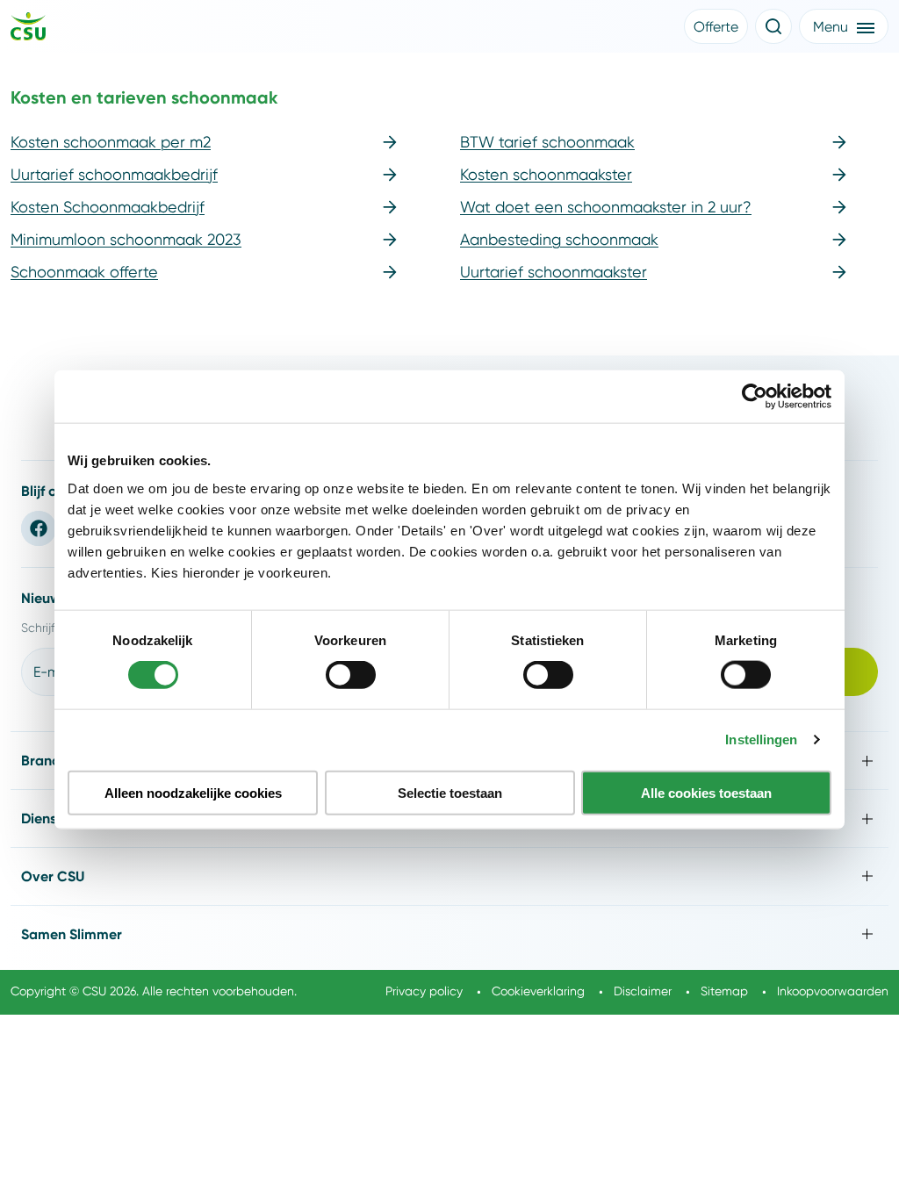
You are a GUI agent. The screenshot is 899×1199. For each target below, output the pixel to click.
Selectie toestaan (450, 792)
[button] (716, 26)
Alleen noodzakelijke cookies (193, 792)
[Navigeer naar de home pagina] (28, 29)
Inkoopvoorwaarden (832, 991)
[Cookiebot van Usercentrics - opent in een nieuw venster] (754, 397)
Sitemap (724, 991)
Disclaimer (643, 991)
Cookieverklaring (538, 991)
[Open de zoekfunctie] (773, 26)
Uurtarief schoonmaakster (553, 271)
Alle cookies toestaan (706, 792)
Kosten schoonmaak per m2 (111, 142)
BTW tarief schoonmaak (547, 142)
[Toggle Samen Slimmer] (449, 934)
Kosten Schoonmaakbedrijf (108, 206)
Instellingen (761, 739)
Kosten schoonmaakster (546, 174)
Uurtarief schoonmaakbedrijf (114, 174)
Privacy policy (424, 991)
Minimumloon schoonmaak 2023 (126, 239)
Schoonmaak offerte (84, 271)
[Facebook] (38, 528)
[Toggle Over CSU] (449, 876)
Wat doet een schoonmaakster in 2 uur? (606, 206)
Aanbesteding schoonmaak (559, 239)
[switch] (351, 675)
